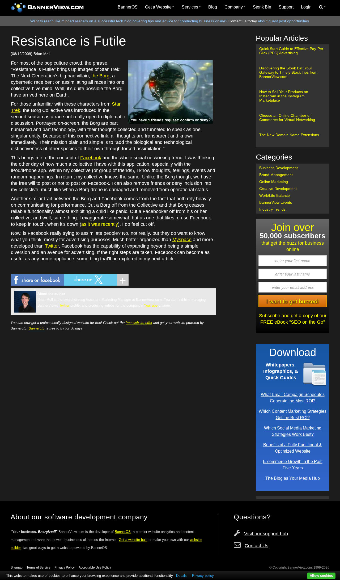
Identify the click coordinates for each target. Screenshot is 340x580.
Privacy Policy (64, 567)
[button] (322, 7)
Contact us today (242, 21)
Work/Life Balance (274, 195)
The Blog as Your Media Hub (292, 478)
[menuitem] (127, 7)
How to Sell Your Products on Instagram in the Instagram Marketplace (283, 96)
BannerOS (128, 7)
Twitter (52, 246)
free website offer (139, 323)
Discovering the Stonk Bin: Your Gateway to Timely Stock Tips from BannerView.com (288, 72)
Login (306, 7)
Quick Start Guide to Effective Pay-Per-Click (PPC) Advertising (292, 51)
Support (286, 7)
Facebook (90, 157)
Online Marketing (273, 182)
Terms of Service (38, 567)
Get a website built (133, 540)
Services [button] (190, 7)
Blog (212, 7)
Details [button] (181, 576)
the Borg (100, 75)
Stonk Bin (262, 7)
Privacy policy (203, 576)
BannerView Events (275, 202)
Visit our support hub (266, 533)
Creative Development (278, 188)
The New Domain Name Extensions (289, 135)
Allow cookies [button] (321, 576)
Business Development (278, 168)
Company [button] (233, 7)
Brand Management (276, 175)
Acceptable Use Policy (95, 567)
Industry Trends (272, 209)
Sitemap (17, 567)
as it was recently (99, 224)
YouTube (151, 305)
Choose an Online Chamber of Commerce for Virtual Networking (287, 117)
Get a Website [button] (158, 7)
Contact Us (256, 545)
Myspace (182, 239)
